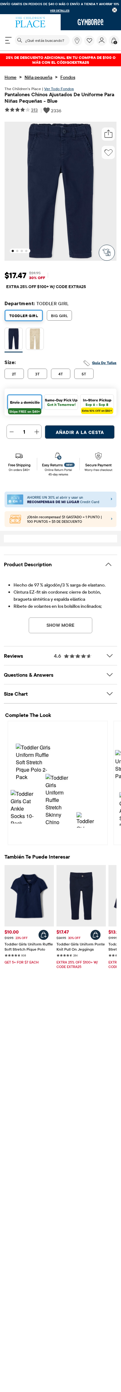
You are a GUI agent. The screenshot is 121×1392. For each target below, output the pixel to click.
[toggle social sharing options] (108, 134)
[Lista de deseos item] (90, 44)
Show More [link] (60, 625)
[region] (60, 7)
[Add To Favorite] (108, 152)
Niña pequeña (38, 77)
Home (10, 77)
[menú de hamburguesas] (8, 40)
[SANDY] (35, 340)
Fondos (67, 77)
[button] (89, 40)
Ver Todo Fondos (59, 88)
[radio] (14, 339)
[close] (114, 9)
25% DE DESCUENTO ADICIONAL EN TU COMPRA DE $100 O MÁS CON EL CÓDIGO (61, 60)
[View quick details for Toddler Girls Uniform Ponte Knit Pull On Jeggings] (95, 935)
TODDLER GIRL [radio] (23, 315)
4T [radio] (60, 374)
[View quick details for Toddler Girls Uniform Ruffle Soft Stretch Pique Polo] (43, 935)
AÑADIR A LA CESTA (80, 432)
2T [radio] (14, 374)
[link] (77, 40)
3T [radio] (37, 374)
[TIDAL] (14, 340)
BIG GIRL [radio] (59, 315)
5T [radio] (84, 374)
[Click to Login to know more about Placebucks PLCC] (111, 519)
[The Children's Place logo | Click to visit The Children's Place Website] (30, 22)
